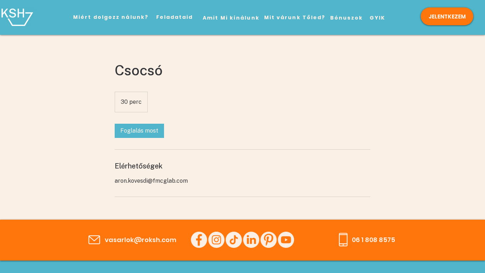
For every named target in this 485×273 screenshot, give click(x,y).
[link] (139, 131)
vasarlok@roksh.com (140, 239)
